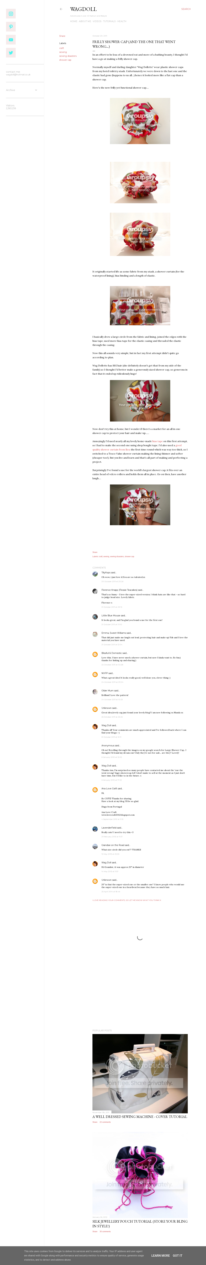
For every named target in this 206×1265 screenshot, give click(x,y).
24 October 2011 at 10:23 (112, 699)
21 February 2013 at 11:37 (112, 836)
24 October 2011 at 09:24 (112, 682)
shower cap (65, 60)
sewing (63, 52)
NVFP (104, 673)
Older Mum (107, 690)
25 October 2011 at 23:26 (112, 717)
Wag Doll (106, 725)
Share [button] (62, 36)
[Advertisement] (140, 1000)
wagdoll (83, 9)
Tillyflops (105, 572)
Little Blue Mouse (110, 615)
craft (61, 48)
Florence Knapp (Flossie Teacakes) (119, 590)
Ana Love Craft (109, 788)
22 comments (105, 1122)
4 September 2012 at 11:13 (112, 819)
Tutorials (109, 21)
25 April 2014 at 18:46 (110, 891)
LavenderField (108, 827)
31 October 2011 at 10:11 (111, 737)
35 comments (105, 1231)
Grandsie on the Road (112, 845)
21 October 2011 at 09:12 (111, 607)
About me (85, 21)
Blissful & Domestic (111, 653)
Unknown (106, 708)
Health (121, 21)
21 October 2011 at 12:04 (111, 644)
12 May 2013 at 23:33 (110, 854)
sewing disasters (68, 56)
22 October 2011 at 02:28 (112, 665)
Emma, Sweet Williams (113, 633)
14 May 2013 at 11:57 (109, 871)
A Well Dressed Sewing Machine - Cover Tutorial (139, 1116)
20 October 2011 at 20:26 (112, 581)
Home (73, 21)
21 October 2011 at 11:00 (111, 624)
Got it (177, 1255)
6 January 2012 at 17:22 (111, 780)
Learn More (160, 1255)
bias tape (157, 441)
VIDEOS (97, 21)
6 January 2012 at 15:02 (111, 757)
